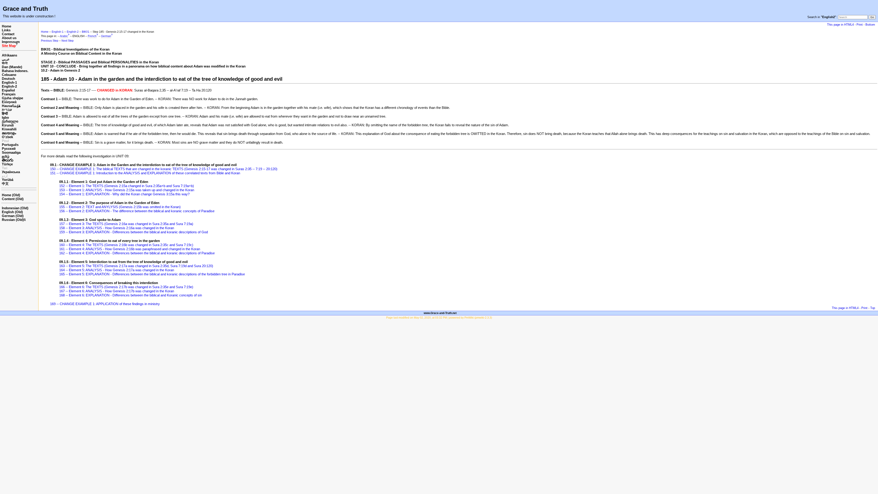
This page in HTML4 (840, 24)
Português (10, 145)
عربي (6, 59)
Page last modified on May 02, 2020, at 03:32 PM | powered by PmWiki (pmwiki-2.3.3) (439, 317)
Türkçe (7, 164)
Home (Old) (11, 195)
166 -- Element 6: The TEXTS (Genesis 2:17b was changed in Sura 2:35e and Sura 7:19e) (126, 287)
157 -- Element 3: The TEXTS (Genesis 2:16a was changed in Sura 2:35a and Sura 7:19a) (126, 224)
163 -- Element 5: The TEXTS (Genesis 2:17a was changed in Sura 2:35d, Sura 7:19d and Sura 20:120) (136, 266)
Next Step (68, 40)
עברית (7, 110)
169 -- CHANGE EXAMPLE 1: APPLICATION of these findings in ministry (105, 304)
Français (9, 94)
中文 (5, 183)
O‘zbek (7, 137)
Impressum (11, 42)
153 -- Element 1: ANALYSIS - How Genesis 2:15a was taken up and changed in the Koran (126, 190)
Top (872, 308)
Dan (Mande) (12, 67)
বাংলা (5, 63)
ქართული (10, 121)
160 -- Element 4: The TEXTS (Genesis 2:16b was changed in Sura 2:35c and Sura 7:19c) (126, 245)
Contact (8, 34)
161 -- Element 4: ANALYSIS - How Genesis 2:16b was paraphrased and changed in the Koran (129, 249)
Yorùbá (7, 180)
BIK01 (85, 31)
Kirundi (8, 125)
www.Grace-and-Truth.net (440, 313)
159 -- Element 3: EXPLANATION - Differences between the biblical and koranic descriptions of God (133, 232)
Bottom (870, 24)
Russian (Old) (13, 220)
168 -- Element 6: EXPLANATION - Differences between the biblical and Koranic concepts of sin (130, 295)
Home (6, 26)
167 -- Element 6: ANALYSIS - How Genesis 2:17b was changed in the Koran (116, 291)
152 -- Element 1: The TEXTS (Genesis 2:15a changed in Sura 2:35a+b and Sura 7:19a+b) (126, 186)
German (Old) (13, 216)
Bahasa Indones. (15, 71)
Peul (5, 141)
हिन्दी (5, 113)
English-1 (9, 82)
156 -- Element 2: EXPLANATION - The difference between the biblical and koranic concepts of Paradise (136, 211)
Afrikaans (9, 55)
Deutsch (8, 79)
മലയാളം (9, 133)
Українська (11, 172)
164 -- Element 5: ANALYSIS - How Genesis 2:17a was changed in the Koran (116, 270)
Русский (9, 148)
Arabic (64, 36)
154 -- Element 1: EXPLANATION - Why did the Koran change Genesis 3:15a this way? (124, 194)
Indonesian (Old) (15, 208)
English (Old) (12, 212)
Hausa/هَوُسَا (11, 106)
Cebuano (9, 75)
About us (9, 38)
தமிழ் (5, 156)
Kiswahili (9, 129)
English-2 (9, 86)
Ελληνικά (9, 102)
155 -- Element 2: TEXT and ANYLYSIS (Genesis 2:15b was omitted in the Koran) (120, 207)
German (106, 36)
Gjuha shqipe (12, 98)
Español (8, 90)
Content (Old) (13, 199)
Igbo (5, 117)
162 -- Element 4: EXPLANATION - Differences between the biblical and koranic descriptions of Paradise (137, 253)
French (92, 36)
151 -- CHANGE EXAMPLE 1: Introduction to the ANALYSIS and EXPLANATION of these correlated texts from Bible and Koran (145, 173)
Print (860, 24)
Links (6, 30)
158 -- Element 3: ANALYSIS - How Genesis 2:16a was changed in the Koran (116, 228)
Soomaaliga (11, 152)
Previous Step (49, 40)
